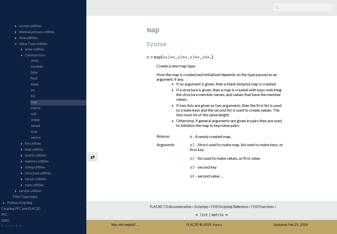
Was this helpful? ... (125, 225)
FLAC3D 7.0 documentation (170, 207)
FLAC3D (193, 225)
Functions (262, 207)
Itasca (217, 225)
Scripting (201, 207)
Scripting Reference (229, 207)
